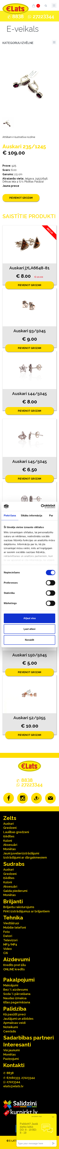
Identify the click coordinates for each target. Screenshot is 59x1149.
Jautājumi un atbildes (18, 1018)
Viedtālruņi (11, 923)
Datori (7, 936)
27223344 (28, 1077)
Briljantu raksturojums (18, 907)
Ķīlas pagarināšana (16, 1002)
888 (18, 16)
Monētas (9, 849)
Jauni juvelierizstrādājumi (21, 853)
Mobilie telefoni (14, 927)
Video (7, 949)
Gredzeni (10, 827)
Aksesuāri (10, 844)
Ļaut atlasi (29, 629)
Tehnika (13, 918)
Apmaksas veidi (14, 1022)
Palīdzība (14, 1009)
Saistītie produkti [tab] (29, 216)
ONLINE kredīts (14, 969)
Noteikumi (10, 1027)
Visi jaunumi (11, 1050)
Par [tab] (51, 515)
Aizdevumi (16, 959)
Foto (6, 932)
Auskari (8, 823)
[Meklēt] (45, 5)
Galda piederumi (15, 891)
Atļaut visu (29, 618)
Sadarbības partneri (28, 1038)
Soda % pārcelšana (16, 994)
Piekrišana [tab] (10, 515)
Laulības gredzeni (16, 832)
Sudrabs (13, 864)
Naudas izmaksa (15, 998)
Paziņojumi (11, 1058)
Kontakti (13, 1065)
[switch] (50, 582)
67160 (13, 1077)
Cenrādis (9, 1031)
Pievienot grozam (21, 198)
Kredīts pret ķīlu (14, 965)
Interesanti (17, 1044)
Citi (5, 953)
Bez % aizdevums (15, 989)
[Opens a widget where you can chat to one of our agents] (36, 1130)
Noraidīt (29, 639)
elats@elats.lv (13, 1086)
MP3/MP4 (10, 944)
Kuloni (7, 840)
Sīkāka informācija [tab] (31, 515)
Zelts (9, 818)
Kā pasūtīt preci (14, 1014)
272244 (43, 16)
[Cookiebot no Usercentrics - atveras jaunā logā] (41, 506)
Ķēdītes (8, 836)
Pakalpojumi (19, 980)
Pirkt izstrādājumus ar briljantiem (26, 911)
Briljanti (13, 901)
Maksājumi (10, 985)
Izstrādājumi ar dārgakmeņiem (25, 857)
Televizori (10, 940)
